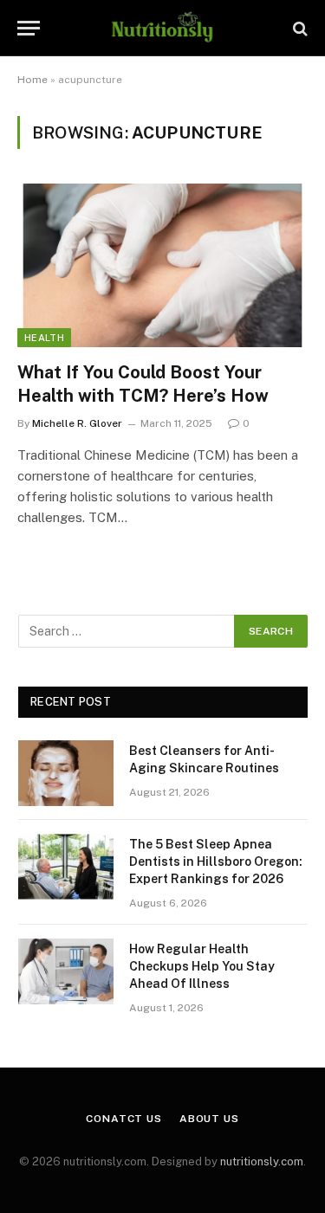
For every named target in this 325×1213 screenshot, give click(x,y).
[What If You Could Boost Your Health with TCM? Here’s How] (162, 265)
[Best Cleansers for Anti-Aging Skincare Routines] (66, 773)
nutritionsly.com (261, 1161)
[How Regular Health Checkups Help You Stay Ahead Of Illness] (66, 971)
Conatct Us (123, 1119)
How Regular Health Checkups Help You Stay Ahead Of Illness (202, 966)
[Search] (298, 28)
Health (44, 337)
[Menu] (28, 28)
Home (32, 80)
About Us (209, 1119)
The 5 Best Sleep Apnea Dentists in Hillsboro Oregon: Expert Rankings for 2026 (215, 861)
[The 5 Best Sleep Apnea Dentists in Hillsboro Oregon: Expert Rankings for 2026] (66, 867)
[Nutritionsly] (162, 28)
